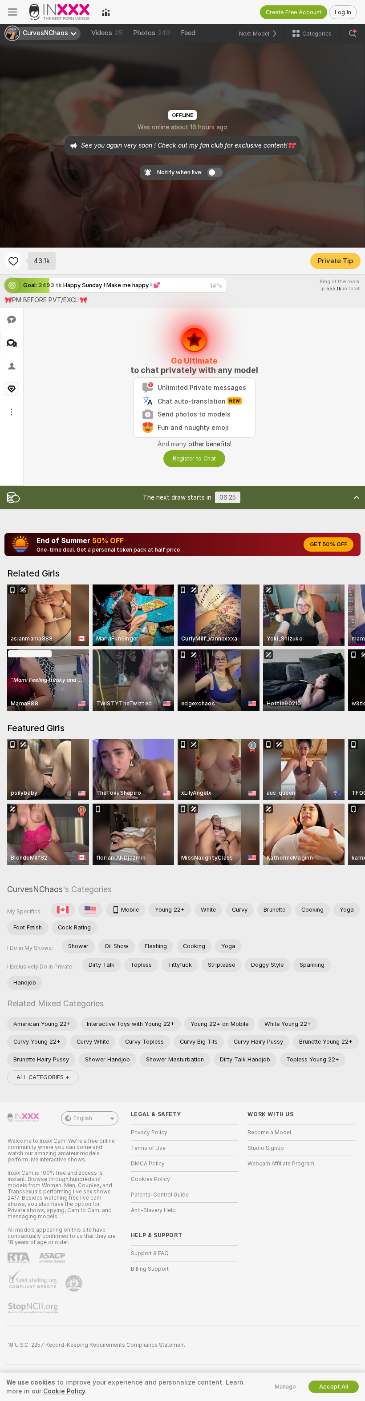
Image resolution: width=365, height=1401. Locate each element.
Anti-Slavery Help (153, 1210)
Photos (151, 33)
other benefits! (209, 444)
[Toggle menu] (12, 12)
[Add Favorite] (13, 261)
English (82, 1118)
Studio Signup (265, 1148)
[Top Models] (106, 12)
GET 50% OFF (328, 544)
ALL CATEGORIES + (42, 1077)
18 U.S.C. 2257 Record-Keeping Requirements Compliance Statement (96, 1345)
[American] (90, 910)
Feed (188, 33)
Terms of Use (148, 1148)
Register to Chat (194, 458)
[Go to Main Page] (59, 12)
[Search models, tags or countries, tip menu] (352, 33)
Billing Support (150, 1269)
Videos (106, 33)
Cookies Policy (150, 1179)
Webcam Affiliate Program (280, 1164)
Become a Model (269, 1132)
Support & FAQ (150, 1253)
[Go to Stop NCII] (34, 1308)
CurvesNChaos (35, 889)
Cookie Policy (64, 1391)
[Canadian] (63, 910)
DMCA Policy (148, 1164)
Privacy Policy (149, 1132)
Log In (343, 12)
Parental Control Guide (160, 1195)
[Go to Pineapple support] (74, 1283)
